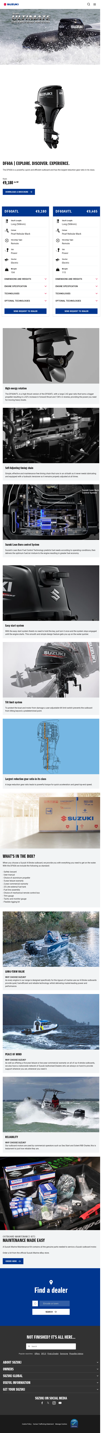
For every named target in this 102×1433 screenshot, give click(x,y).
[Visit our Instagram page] (54, 1403)
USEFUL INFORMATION (16, 1383)
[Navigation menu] (94, 4)
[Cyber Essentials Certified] (74, 1424)
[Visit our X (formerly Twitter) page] (48, 1403)
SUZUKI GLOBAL (13, 1376)
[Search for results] (29, 1346)
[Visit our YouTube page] (60, 1403)
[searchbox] (53, 1346)
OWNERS (8, 1369)
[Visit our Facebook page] (42, 1403)
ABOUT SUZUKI (12, 1362)
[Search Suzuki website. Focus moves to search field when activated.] (88, 4)
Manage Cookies (61, 1424)
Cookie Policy (26, 1424)
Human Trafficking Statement (43, 1424)
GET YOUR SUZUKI (14, 1389)
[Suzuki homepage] (11, 4)
